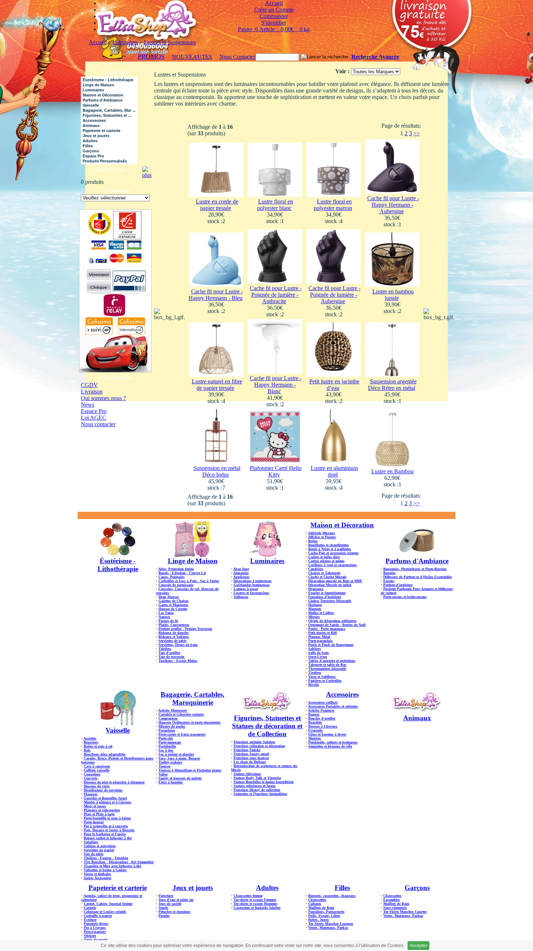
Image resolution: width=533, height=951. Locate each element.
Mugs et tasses (95, 806)
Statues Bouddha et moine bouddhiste (264, 782)
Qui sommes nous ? (103, 398)
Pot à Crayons (95, 928)
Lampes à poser (246, 589)
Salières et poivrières (100, 846)
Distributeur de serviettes (103, 790)
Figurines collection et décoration (259, 746)
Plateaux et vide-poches (102, 810)
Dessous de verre (97, 786)
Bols (87, 750)
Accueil (98, 42)
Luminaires (125, 42)
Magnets (314, 609)
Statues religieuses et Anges (255, 786)
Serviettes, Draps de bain (178, 645)
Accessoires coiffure (323, 702)
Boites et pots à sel (98, 746)
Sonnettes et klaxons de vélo (330, 746)
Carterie (90, 908)
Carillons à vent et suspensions (332, 565)
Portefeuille (167, 746)
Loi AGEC (93, 418)
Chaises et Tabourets (324, 573)
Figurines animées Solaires (254, 742)
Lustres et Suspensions (170, 42)
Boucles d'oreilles (321, 718)
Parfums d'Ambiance (417, 561)
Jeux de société (169, 904)
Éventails (315, 730)
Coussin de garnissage (175, 585)
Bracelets (315, 722)
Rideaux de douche (173, 633)
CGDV (89, 385)
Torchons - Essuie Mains (177, 661)
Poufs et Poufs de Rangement (331, 645)
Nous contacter (98, 424)
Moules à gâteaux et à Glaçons (107, 802)
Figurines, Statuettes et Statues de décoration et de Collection (267, 726)
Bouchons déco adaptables (104, 754)
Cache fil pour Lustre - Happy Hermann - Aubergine (393, 204)
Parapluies (166, 730)
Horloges (315, 605)
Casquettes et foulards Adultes (257, 908)
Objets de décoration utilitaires (332, 621)
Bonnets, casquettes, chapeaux (332, 896)
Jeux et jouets (193, 888)
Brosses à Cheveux (322, 726)
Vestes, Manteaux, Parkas (328, 928)
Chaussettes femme (248, 896)
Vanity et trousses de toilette (180, 778)
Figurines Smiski (247, 750)
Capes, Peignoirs (171, 577)
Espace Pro (94, 411)
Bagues (313, 714)
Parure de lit (168, 621)
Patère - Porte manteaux (326, 629)
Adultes (267, 888)
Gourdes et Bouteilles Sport (105, 798)
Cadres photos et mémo (326, 561)
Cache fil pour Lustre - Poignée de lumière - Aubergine (334, 294)
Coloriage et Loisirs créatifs (105, 912)
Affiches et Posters (322, 537)
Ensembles (391, 900)
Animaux (417, 718)
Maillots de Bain (321, 908)
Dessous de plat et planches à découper (114, 782)
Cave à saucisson (97, 766)
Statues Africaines (247, 774)
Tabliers (164, 649)
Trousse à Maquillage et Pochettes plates (189, 770)
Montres (314, 738)
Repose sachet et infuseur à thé (108, 838)
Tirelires (314, 673)
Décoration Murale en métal (329, 585)
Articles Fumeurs (321, 710)
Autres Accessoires (97, 878)
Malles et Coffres (321, 613)
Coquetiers (92, 774)
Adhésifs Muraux (321, 533)
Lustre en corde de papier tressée (217, 204)
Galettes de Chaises (173, 601)
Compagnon (168, 718)
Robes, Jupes (318, 920)
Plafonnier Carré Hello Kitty (276, 471)
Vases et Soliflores (322, 677)
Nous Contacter (237, 57)
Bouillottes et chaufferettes (328, 545)
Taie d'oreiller (169, 653)
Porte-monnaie (169, 742)
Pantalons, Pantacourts (326, 912)
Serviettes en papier (99, 850)
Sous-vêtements (395, 908)
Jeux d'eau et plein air (176, 900)
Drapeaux (315, 589)
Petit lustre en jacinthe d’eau (334, 384)
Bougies (389, 573)
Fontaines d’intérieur (324, 597)
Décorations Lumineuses (253, 581)
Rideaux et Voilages (173, 637)
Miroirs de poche (171, 726)
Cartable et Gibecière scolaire (181, 714)
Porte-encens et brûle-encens (405, 597)
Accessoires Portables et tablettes (333, 706)
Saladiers (91, 842)
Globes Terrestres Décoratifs (329, 601)
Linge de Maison (193, 561)
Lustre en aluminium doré (334, 471)
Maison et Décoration (342, 525)
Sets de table (93, 854)
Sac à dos (165, 750)
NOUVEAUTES (192, 57)
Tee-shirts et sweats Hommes (255, 904)
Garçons (417, 888)
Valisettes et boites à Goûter (105, 870)
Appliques (241, 577)
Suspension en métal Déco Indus (217, 471)
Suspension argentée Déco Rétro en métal (392, 384)
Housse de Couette (172, 609)
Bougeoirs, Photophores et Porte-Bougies (415, 569)
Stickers (90, 936)
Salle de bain (318, 653)
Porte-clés (165, 738)
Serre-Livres (317, 657)
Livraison (92, 391)
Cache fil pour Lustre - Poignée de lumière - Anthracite (276, 294)
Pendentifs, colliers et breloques (333, 742)
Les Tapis (166, 613)
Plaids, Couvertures (173, 625)
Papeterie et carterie (117, 888)
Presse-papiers (95, 932)
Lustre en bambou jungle (393, 294)
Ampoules (241, 573)
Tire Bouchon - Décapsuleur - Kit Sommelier (119, 862)
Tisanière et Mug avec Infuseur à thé (112, 866)
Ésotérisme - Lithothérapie (118, 565)
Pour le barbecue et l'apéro (105, 834)
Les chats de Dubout (250, 762)
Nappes (164, 617)
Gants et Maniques (173, 605)
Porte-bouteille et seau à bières (107, 818)
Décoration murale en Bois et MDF (335, 581)
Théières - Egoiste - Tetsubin (106, 858)
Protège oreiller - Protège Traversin (185, 629)
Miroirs (314, 617)
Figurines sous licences (251, 758)
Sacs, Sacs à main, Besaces (179, 758)
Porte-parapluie (320, 641)
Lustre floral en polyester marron (333, 204)
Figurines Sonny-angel (251, 754)
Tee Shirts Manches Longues (330, 924)
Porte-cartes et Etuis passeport (181, 734)
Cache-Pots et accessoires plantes (333, 553)
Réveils (313, 685)
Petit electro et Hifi (322, 633)
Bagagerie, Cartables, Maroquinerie (192, 698)
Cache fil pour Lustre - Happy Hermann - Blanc (276, 384)
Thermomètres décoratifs (327, 669)
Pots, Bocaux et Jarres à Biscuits (109, 830)
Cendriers (315, 569)
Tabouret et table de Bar (327, 665)
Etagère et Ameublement (327, 593)
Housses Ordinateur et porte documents (189, 722)
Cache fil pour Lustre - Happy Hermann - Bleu (216, 294)
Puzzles (164, 916)
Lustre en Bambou (392, 471)
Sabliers (314, 649)
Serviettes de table (172, 641)
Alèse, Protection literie (176, 569)
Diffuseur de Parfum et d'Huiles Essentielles (417, 577)
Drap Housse (168, 597)
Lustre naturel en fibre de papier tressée (217, 384)
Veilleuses (241, 597)
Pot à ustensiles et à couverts (106, 826)
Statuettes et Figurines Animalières (260, 794)
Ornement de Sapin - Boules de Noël (336, 625)
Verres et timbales (97, 874)
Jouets (163, 908)
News (87, 405)
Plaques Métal (319, 637)
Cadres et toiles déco (324, 557)
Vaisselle (118, 730)
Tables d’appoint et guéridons (331, 661)
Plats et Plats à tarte (99, 814)
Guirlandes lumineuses (252, 585)
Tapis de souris (96, 940)
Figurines (165, 896)
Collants (314, 904)
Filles (342, 888)
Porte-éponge (94, 822)
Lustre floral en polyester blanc (275, 204)
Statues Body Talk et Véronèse (257, 778)
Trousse (164, 766)
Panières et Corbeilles (325, 681)
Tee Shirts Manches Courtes (405, 912)
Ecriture (90, 920)
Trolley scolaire (170, 762)
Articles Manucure (172, 710)
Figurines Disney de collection (257, 790)
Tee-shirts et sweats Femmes (255, 900)
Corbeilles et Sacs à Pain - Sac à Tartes (188, 581)
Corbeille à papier (98, 916)
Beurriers (91, 742)
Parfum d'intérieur (398, 585)
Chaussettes (317, 900)
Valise (163, 774)
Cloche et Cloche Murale (327, 577)
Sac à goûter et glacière (176, 754)
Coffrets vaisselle (97, 770)
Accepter (418, 945)
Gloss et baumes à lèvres (327, 734)
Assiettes (89, 738)
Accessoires (342, 694)
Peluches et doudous (174, 912)
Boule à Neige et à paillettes (329, 549)
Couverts (91, 778)
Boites (313, 541)
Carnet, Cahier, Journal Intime (108, 904)
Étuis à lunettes (170, 782)
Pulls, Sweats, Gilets (324, 916)
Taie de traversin (171, 657)
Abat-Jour (241, 569)
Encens (388, 581)
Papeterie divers (96, 924)
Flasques (91, 794)
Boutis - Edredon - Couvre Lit (182, 573)
